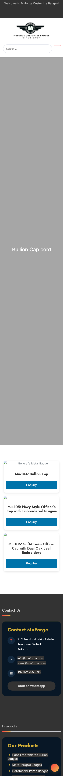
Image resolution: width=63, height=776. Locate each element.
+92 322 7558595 (29, 672)
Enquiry (31, 485)
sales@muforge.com (32, 663)
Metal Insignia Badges (27, 765)
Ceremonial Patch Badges (30, 771)
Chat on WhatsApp (31, 686)
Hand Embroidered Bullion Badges (28, 757)
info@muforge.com (31, 658)
